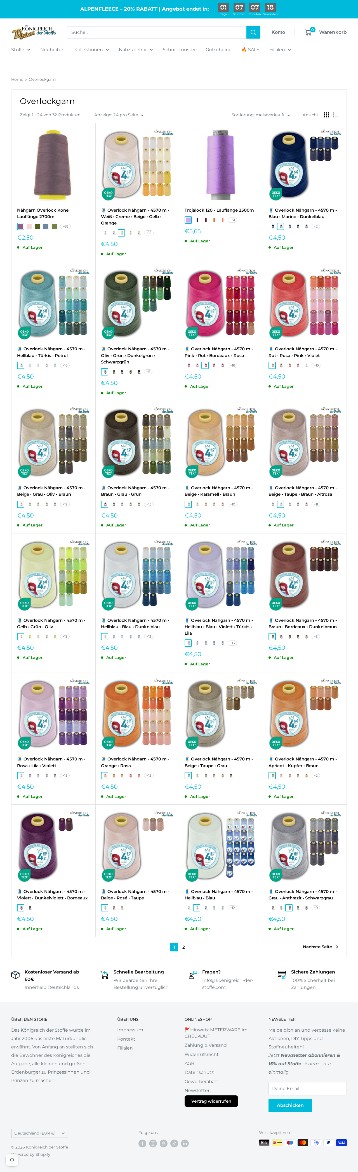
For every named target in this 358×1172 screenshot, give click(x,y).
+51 (232, 220)
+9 (316, 908)
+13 (64, 636)
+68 (65, 226)
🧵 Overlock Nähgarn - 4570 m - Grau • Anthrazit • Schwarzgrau (302, 895)
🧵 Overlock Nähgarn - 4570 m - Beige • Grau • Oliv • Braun (51, 491)
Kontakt (126, 1039)
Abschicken (290, 1105)
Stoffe (17, 49)
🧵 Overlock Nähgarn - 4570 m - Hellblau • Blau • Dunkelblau (135, 623)
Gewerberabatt (201, 1081)
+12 (64, 504)
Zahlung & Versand (206, 1045)
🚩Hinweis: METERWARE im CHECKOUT (216, 1033)
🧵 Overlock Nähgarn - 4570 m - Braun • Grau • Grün (135, 491)
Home (17, 79)
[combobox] (156, 32)
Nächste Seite (317, 946)
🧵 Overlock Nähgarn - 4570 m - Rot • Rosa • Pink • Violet (302, 352)
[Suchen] (253, 32)
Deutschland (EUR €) (35, 1133)
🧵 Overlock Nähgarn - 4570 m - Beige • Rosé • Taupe (135, 895)
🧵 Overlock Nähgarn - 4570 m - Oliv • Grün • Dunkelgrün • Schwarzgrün (135, 355)
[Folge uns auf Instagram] (153, 1143)
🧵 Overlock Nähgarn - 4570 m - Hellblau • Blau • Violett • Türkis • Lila (219, 627)
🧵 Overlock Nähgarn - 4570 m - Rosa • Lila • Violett (51, 762)
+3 (316, 636)
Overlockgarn (42, 79)
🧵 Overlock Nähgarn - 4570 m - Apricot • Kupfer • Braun (302, 762)
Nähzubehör (133, 49)
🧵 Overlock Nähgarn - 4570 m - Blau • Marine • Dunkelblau (302, 213)
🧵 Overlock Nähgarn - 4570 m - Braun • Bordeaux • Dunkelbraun (302, 623)
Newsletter (197, 1090)
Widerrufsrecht (202, 1054)
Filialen (277, 49)
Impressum (130, 1029)
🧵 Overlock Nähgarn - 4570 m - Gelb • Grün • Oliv (51, 623)
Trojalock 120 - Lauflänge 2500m (219, 210)
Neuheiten (52, 49)
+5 (148, 372)
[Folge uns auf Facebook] (142, 1143)
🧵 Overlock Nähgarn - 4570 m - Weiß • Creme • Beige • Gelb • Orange (135, 216)
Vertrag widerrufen (211, 1101)
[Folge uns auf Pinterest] (164, 1143)
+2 (316, 226)
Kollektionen (88, 49)
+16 (64, 365)
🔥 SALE (250, 49)
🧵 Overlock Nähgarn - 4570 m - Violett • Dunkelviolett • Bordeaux (52, 895)
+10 (232, 504)
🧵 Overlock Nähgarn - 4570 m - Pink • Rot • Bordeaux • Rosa (219, 352)
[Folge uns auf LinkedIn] (185, 1143)
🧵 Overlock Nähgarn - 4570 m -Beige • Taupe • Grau (219, 762)
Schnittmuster (179, 49)
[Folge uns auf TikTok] (174, 1143)
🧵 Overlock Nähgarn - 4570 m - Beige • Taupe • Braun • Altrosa (302, 491)
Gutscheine (219, 49)
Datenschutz (199, 1072)
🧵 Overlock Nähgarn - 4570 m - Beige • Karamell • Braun (219, 491)
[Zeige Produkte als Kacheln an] (326, 114)
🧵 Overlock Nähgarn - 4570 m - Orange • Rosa (135, 762)
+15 (148, 233)
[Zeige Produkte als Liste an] (335, 114)
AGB (189, 1063)
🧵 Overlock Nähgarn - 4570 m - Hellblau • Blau (219, 895)
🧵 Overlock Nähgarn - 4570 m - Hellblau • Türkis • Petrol (51, 352)
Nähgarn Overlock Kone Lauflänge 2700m (43, 213)
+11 (316, 504)
